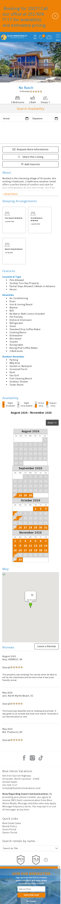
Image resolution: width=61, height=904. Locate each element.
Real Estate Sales (11, 823)
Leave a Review (46, 646)
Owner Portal (9, 832)
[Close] (32, 595)
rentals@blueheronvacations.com (21, 788)
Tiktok (41, 758)
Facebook (24, 758)
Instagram (32, 758)
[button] (30, 605)
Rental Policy (9, 826)
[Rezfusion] (46, 860)
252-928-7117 (9, 785)
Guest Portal (9, 829)
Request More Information (32, 149)
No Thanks (31, 901)
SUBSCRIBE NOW (31, 895)
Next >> (52, 423)
